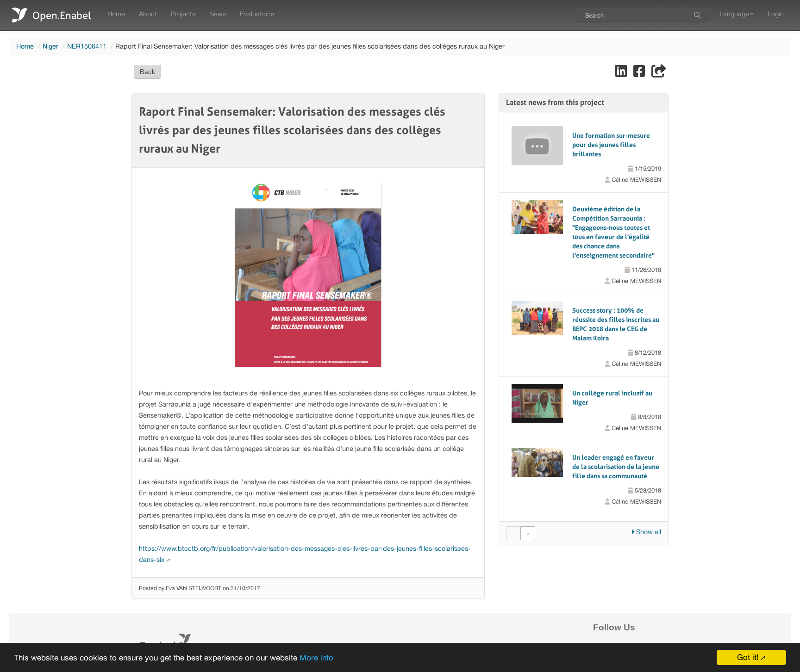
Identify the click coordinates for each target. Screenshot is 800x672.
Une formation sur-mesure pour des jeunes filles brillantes (611, 145)
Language (734, 14)
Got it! (747, 657)
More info (316, 657)
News (217, 14)
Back (147, 71)
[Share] (659, 73)
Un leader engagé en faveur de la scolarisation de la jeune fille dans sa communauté (615, 467)
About (148, 14)
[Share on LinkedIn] (622, 73)
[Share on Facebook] (640, 73)
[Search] (697, 15)
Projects (183, 14)
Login (776, 14)
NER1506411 (86, 46)
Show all (647, 532)
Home (116, 14)
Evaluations (257, 14)
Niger (50, 46)
